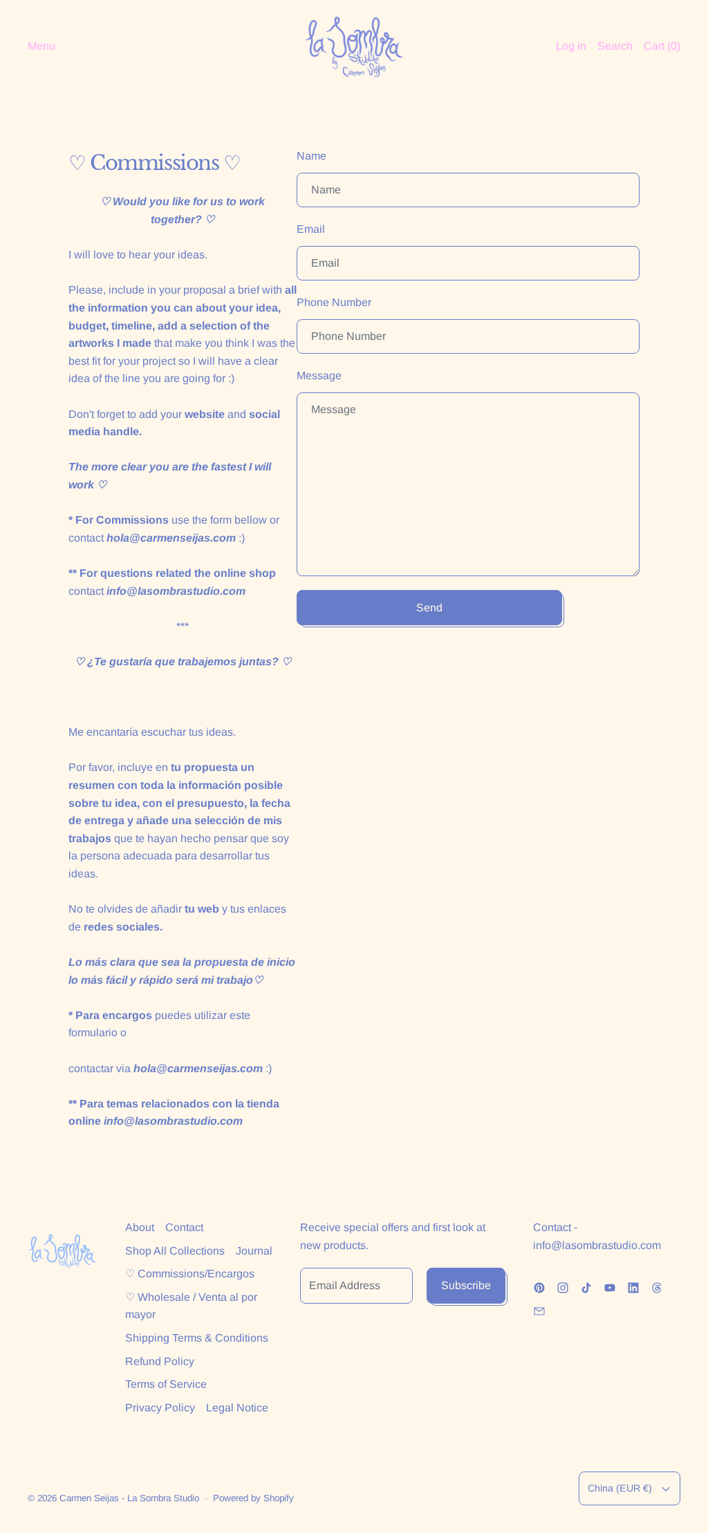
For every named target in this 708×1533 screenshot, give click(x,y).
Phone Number (334, 302)
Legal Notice (237, 1407)
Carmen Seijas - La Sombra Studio (129, 1498)
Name (311, 156)
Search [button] (615, 46)
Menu (41, 46)
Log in (571, 46)
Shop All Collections (175, 1251)
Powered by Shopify (253, 1498)
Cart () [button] (662, 46)
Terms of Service (166, 1384)
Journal (254, 1251)
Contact (184, 1227)
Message (319, 375)
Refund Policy (159, 1361)
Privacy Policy (160, 1407)
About (139, 1227)
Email (311, 229)
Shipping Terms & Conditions (196, 1338)
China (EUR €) (620, 1488)
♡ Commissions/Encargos (189, 1273)
